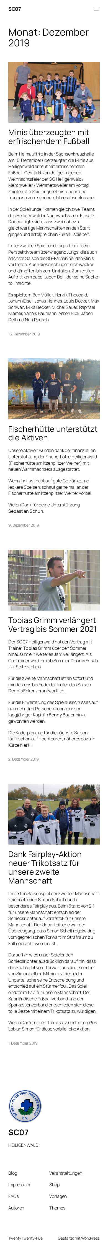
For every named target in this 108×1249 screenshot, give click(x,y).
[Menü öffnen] (96, 9)
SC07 (14, 9)
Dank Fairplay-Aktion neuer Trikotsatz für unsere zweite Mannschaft (45, 867)
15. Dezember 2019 (24, 333)
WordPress (90, 1238)
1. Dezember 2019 (22, 1043)
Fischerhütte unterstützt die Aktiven (52, 433)
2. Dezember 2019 (23, 759)
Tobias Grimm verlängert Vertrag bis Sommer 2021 (52, 624)
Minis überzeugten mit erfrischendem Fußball (48, 137)
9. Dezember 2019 (23, 525)
